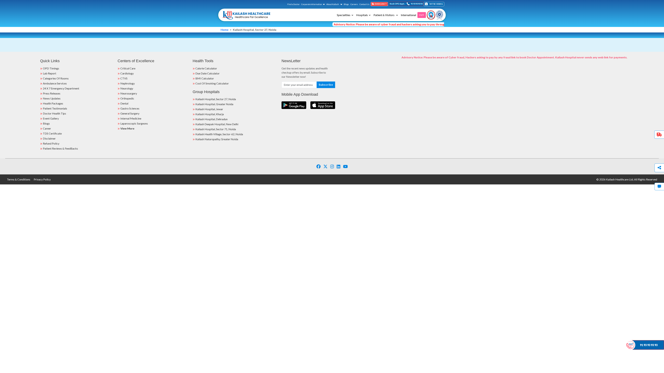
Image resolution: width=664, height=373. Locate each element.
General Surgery (129, 113)
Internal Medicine (130, 118)
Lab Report (49, 73)
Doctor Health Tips (54, 113)
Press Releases (51, 93)
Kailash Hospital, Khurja (209, 114)
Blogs (346, 4)
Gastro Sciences (129, 108)
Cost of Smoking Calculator (212, 83)
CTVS (123, 78)
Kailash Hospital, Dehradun (211, 119)
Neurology (126, 88)
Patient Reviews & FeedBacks (60, 148)
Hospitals (362, 15)
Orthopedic (127, 98)
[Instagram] (332, 166)
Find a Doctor (293, 4)
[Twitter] (325, 166)
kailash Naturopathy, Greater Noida (216, 139)
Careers (354, 4)
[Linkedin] (338, 166)
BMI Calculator (204, 78)
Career (47, 128)
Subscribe (326, 84)
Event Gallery (51, 118)
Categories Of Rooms (56, 78)
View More (127, 128)
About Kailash (332, 4)
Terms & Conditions (18, 179)
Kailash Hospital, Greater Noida (214, 104)
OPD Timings (51, 68)
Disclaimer (49, 138)
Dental (124, 103)
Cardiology (127, 73)
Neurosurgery (128, 93)
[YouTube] (345, 166)
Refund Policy (51, 143)
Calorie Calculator (206, 68)
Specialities (343, 15)
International (408, 15)
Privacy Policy (42, 179)
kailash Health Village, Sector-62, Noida (219, 134)
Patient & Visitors (384, 15)
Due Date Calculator (207, 73)
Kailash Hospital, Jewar (209, 109)
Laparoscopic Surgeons (134, 123)
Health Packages (53, 103)
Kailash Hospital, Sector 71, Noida (215, 129)
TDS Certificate (52, 133)
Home (224, 29)
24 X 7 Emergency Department (61, 88)
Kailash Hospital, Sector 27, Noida (215, 99)
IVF (421, 15)
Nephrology (127, 83)
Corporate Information (311, 4)
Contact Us (364, 4)
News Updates (52, 98)
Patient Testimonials (55, 108)
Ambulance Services (55, 83)
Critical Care (127, 68)
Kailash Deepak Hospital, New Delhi (216, 124)
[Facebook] (318, 166)
